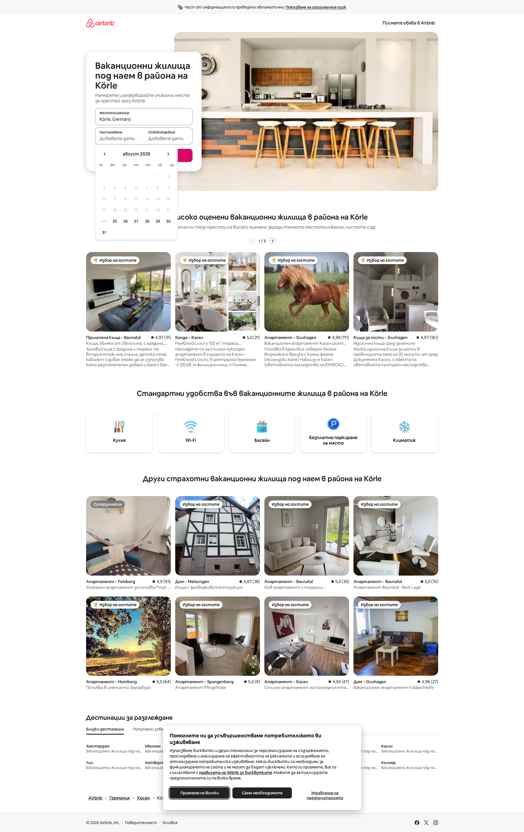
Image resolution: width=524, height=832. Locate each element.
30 (168, 221)
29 (158, 221)
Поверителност (141, 822)
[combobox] (144, 119)
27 (136, 221)
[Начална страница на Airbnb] (100, 23)
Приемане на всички (199, 792)
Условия (170, 822)
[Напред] (272, 241)
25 (115, 221)
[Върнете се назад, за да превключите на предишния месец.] (104, 154)
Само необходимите (262, 792)
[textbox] (119, 138)
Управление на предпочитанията (324, 795)
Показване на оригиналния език (316, 7)
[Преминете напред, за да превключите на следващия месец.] (168, 154)
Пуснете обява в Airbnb (409, 23)
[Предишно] (252, 241)
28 (147, 221)
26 (125, 221)
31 (104, 232)
